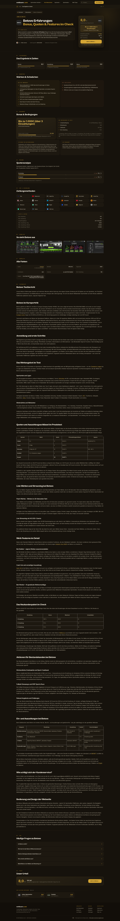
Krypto (100, 763)
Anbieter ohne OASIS (61, 544)
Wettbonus (62, 633)
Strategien (90, 908)
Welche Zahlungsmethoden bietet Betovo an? (60, 854)
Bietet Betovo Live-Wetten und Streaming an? (60, 863)
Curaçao (42, 266)
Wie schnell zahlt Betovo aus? (60, 858)
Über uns (99, 912)
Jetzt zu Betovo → (91, 41)
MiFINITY (94, 753)
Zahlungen (90, 912)
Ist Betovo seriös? (60, 844)
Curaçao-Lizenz (20, 315)
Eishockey (61, 378)
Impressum (99, 908)
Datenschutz (100, 910)
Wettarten (90, 910)
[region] (60, 448)
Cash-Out (19, 568)
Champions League (96, 366)
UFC (84, 395)
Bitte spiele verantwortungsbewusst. (96, 917)
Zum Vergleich (99, 2)
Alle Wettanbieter (80, 908)
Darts (24, 398)
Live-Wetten (79, 912)
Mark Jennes (24, 42)
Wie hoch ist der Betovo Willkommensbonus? (60, 849)
